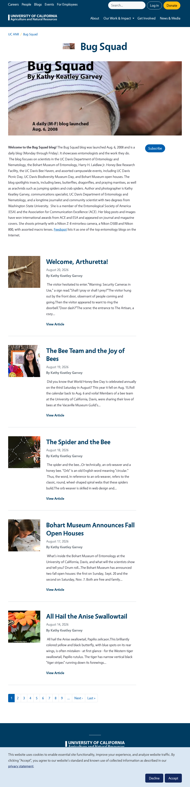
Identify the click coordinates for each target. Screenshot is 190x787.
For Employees (67, 4)
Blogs (38, 4)
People (26, 4)
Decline (154, 778)
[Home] (32, 18)
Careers (13, 4)
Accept (173, 778)
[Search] (143, 5)
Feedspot (60, 229)
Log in (154, 5)
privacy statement (20, 766)
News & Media (170, 18)
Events (49, 4)
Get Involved (146, 18)
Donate (172, 5)
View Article (55, 324)
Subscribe (155, 148)
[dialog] (95, 767)
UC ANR (13, 34)
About (94, 18)
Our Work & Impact (117, 18)
